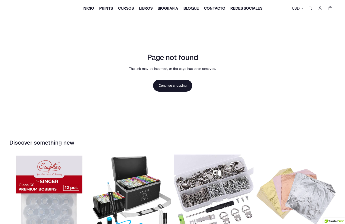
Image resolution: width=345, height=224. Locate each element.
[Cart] (330, 8)
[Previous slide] (99, 194)
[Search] (310, 8)
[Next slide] (164, 194)
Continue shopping (173, 85)
